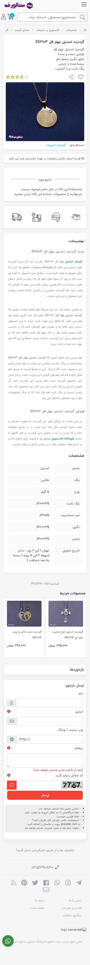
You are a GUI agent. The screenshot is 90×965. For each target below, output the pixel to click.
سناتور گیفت (22, 30)
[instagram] (68, 883)
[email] (46, 890)
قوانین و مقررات (71, 908)
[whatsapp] (57, 883)
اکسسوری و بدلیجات (47, 30)
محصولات (71, 30)
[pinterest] (24, 883)
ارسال (45, 795)
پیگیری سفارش (72, 915)
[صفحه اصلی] (85, 30)
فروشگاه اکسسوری (63, 438)
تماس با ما (75, 900)
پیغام (79, 748)
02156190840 (42, 867)
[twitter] (35, 883)
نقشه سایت (37, 908)
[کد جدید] (12, 785)
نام (81, 693)
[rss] (13, 883)
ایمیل (79, 711)
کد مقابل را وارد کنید (69, 775)
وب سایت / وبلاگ (70, 730)
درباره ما (39, 900)
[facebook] (46, 883)
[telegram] (79, 883)
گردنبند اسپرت (56, 145)
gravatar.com (69, 824)
